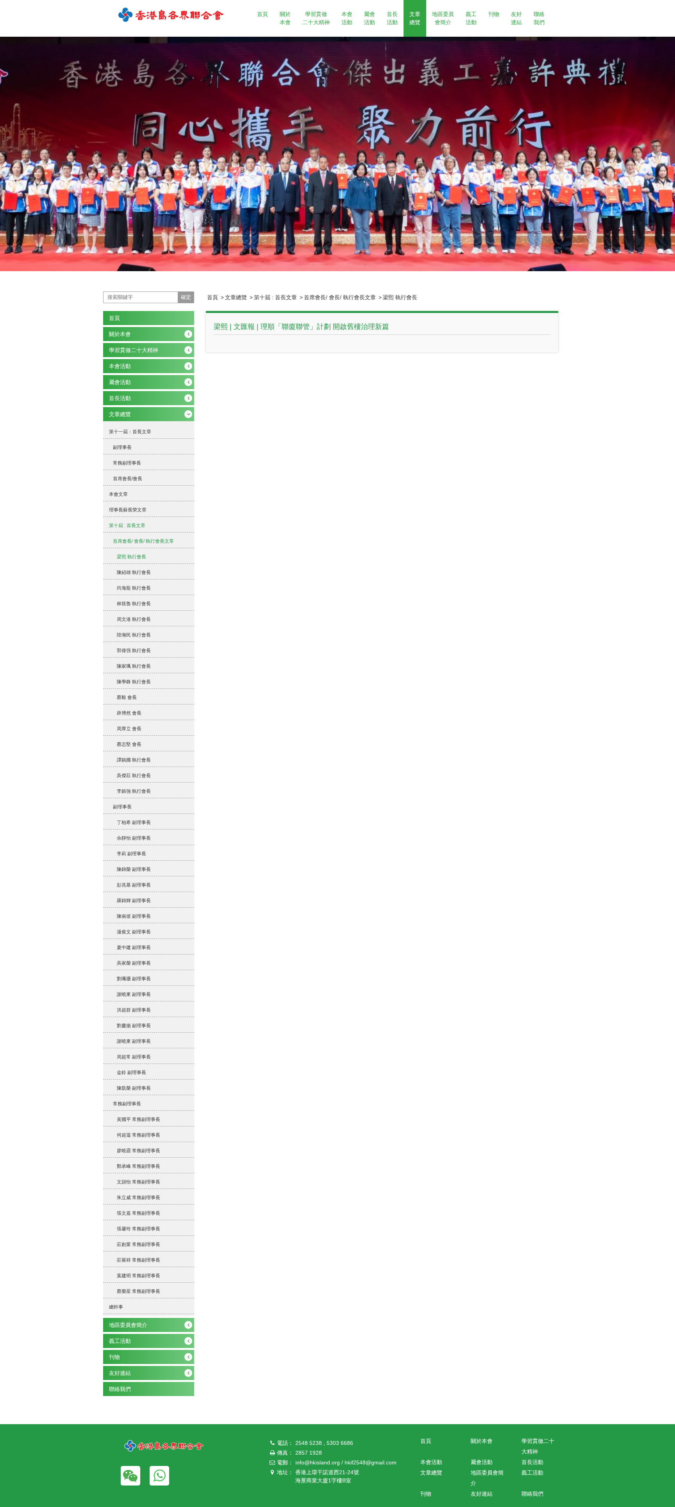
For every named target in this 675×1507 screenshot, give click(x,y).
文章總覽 (414, 18)
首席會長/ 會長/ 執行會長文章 (340, 297)
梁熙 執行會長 (400, 297)
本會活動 (346, 18)
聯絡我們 (539, 18)
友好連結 (516, 18)
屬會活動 (369, 18)
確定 (186, 297)
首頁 (262, 14)
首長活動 (392, 18)
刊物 (493, 14)
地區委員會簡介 (443, 18)
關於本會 (285, 18)
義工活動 (471, 18)
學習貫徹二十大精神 (316, 18)
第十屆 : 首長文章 (275, 297)
